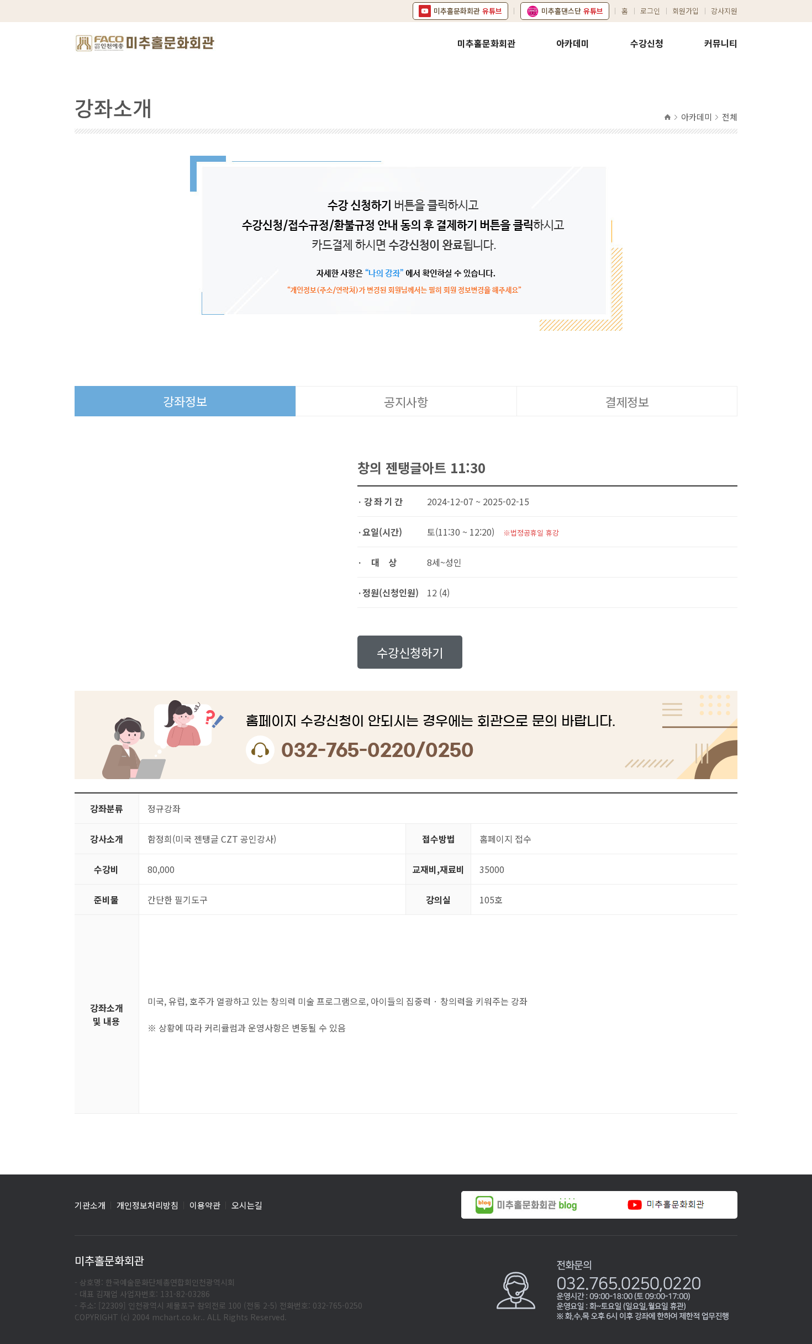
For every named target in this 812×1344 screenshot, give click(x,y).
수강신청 (646, 43)
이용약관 (204, 1205)
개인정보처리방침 (147, 1205)
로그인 (650, 11)
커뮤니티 (720, 43)
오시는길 (246, 1205)
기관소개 (90, 1205)
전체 (729, 117)
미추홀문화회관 (486, 43)
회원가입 (685, 11)
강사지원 (724, 11)
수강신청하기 (410, 652)
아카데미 (572, 43)
